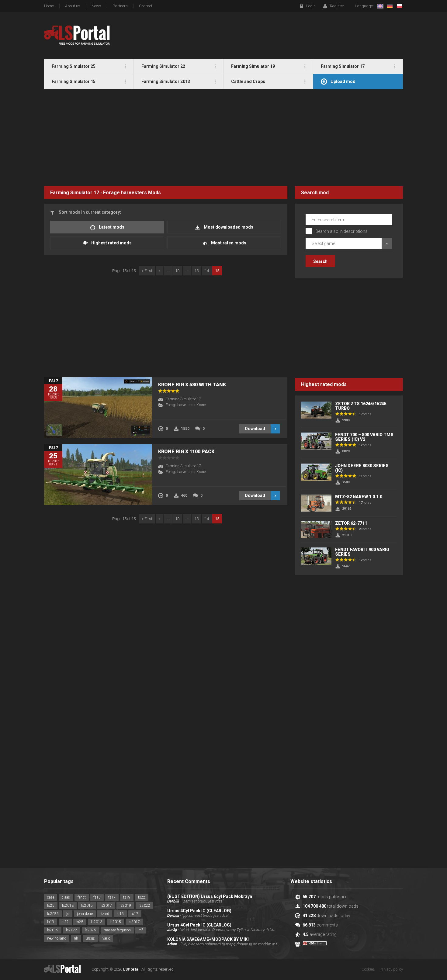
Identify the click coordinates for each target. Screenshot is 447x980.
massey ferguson (117, 930)
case (50, 897)
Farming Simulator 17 (74, 192)
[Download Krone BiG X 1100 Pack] (98, 474)
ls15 (120, 914)
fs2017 (106, 905)
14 (207, 270)
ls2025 (90, 930)
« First (147, 270)
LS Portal (77, 35)
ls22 (65, 922)
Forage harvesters (125, 192)
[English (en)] (380, 6)
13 (196, 270)
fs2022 (144, 905)
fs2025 (53, 914)
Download (255, 428)
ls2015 (115, 922)
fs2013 (68, 905)
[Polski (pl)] (399, 6)
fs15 (97, 897)
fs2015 (87, 905)
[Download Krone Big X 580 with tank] (98, 407)
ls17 (134, 914)
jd (67, 914)
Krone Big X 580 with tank (192, 385)
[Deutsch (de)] (389, 6)
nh (76, 938)
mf (140, 930)
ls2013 (96, 922)
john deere (85, 914)
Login (311, 6)
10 (177, 270)
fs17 (112, 897)
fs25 (50, 905)
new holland (56, 938)
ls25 (79, 922)
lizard (104, 914)
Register (337, 6)
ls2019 (52, 930)
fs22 (141, 897)
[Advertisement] (223, 137)
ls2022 (71, 930)
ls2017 (134, 922)
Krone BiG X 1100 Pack (186, 451)
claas (66, 897)
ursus (90, 938)
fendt (82, 897)
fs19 (126, 897)
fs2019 (125, 905)
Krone (201, 405)
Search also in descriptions (341, 231)
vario (106, 938)
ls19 (50, 922)
